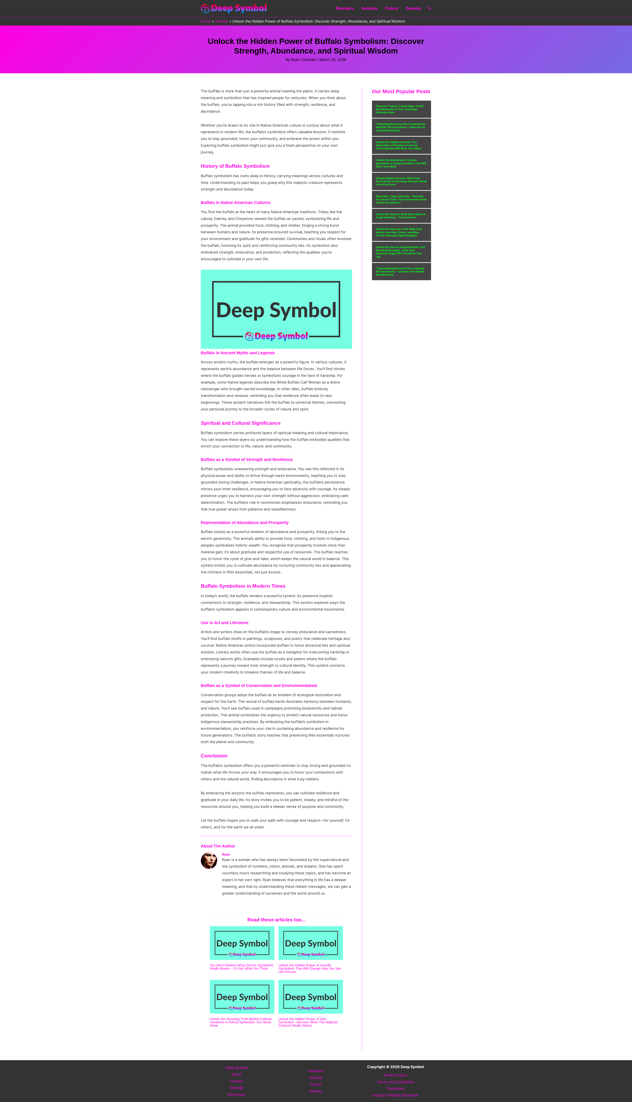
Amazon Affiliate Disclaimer (395, 1095)
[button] (429, 8)
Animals (369, 8)
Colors (391, 8)
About (236, 1074)
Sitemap (236, 1088)
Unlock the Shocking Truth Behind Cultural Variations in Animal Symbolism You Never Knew (240, 1022)
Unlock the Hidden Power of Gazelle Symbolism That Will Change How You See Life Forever (309, 968)
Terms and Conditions (395, 1082)
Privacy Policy (395, 1075)
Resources (236, 1094)
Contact (236, 1081)
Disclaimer (395, 1088)
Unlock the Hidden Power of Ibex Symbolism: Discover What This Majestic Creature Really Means (308, 1022)
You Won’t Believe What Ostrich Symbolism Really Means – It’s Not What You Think (241, 966)
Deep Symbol (236, 1067)
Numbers (345, 8)
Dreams (413, 8)
